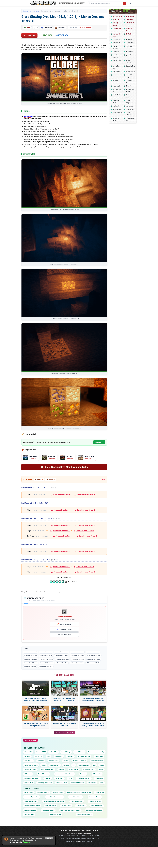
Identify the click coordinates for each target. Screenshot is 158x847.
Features (47, 35)
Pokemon (83, 774)
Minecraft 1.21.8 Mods (31, 663)
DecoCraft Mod (117, 75)
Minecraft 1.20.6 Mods (31, 655)
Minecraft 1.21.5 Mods (63, 659)
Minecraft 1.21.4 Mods (47, 659)
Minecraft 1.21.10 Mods (78, 655)
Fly (74, 765)
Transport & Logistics (77, 782)
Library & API (28, 752)
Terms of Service (74, 830)
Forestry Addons (66, 805)
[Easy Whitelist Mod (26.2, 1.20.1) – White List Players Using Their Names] (35, 688)
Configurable (28, 116)
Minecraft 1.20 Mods (46, 652)
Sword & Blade (29, 782)
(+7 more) (56, 518)
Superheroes (99, 778)
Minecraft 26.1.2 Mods (93, 663)
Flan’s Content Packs (30, 801)
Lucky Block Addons (76, 801)
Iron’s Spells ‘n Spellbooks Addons (70, 810)
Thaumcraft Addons (95, 801)
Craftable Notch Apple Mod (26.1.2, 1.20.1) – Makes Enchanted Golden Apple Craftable (93, 725)
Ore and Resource (43, 774)
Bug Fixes (70, 756)
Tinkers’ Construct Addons (32, 805)
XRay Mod (116, 51)
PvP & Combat (97, 774)
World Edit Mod (130, 71)
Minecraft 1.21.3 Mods (31, 659)
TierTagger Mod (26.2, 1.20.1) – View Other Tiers (64, 725)
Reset (103, 479)
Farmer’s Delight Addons (32, 797)
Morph (101, 769)
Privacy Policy (86, 830)
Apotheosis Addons (30, 810)
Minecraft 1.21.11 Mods (94, 655)
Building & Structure (84, 756)
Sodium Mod (116, 43)
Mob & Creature (73, 769)
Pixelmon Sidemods (95, 797)
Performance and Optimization (64, 774)
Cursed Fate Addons (75, 797)
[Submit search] (124, 3)
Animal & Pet (53, 752)
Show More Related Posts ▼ (64, 732)
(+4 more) (54, 560)
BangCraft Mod (130, 109)
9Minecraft (77, 841)
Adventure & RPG (41, 752)
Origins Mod (116, 71)
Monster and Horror (88, 769)
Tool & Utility (92, 782)
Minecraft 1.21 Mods (46, 655)
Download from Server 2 (86, 495)
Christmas (41, 760)
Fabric (79, 27)
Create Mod (129, 46)
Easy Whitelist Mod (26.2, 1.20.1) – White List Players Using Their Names (35, 699)
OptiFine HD (129, 19)
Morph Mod (129, 86)
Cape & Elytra (99, 756)
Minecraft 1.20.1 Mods (62, 652)
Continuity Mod (117, 112)
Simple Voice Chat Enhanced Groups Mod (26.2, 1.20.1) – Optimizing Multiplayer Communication (64, 699)
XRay (101, 782)
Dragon (44, 765)
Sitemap (95, 830)
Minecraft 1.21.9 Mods (47, 663)
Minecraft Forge (117, 16)
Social (70, 778)
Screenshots (62, 35)
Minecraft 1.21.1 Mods (62, 655)
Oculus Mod (129, 43)
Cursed (65, 760)
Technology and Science (45, 782)
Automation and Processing (96, 752)
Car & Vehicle (28, 760)
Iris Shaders (116, 39)
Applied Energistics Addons (54, 797)
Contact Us (63, 830)
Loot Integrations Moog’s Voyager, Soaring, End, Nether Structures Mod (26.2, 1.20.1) (93, 699)
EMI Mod (128, 34)
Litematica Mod (130, 66)
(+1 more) (53, 488)
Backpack (27, 756)
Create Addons (29, 792)
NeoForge (88, 27)
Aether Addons (81, 805)
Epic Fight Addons (58, 792)
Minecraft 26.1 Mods (62, 663)
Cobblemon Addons (43, 792)
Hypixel (102, 765)
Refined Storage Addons (84, 814)
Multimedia (28, 774)
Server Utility (59, 778)
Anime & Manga (65, 752)
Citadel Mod (116, 95)
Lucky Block (129, 39)
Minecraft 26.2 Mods (30, 666)
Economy (66, 765)
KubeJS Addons (29, 814)
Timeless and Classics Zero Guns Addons (79, 792)
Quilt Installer (130, 23)
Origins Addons (99, 792)
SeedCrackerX (117, 106)
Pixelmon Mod (117, 28)
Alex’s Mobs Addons (96, 805)
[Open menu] (26, 3)
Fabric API (116, 19)
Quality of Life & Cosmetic (32, 778)
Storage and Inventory (83, 778)
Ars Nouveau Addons (48, 810)
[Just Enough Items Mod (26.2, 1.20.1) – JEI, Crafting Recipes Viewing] (35, 713)
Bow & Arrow (58, 756)
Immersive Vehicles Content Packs (54, 801)
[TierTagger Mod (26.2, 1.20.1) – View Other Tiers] (64, 713)
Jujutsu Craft (129, 51)
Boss (48, 756)
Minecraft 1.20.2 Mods (78, 652)
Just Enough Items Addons (94, 810)
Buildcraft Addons (50, 805)
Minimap (61, 769)
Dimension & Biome (97, 760)
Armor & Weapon (79, 752)
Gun (94, 765)
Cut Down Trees (53, 760)
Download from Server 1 (62, 495)
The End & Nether (61, 782)
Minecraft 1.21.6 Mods (78, 659)
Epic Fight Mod (130, 55)
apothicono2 (61, 27)
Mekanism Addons (55, 814)
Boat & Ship (38, 756)
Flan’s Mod (116, 80)
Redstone (47, 778)
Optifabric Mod (117, 60)
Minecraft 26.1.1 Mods (77, 663)
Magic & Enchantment (47, 769)
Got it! (49, 838)
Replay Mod (116, 86)
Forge (83, 27)
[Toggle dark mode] (130, 3)
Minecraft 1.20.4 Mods (93, 652)
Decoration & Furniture (79, 760)
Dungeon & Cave (54, 765)
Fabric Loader (130, 16)
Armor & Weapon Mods (31, 652)
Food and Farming (84, 765)
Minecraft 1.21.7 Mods (94, 659)
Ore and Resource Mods (46, 666)
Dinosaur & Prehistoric (31, 765)
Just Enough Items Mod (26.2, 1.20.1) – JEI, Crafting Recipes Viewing (36, 725)
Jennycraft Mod (117, 109)
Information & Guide (30, 769)
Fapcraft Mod (129, 106)
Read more (27, 842)
